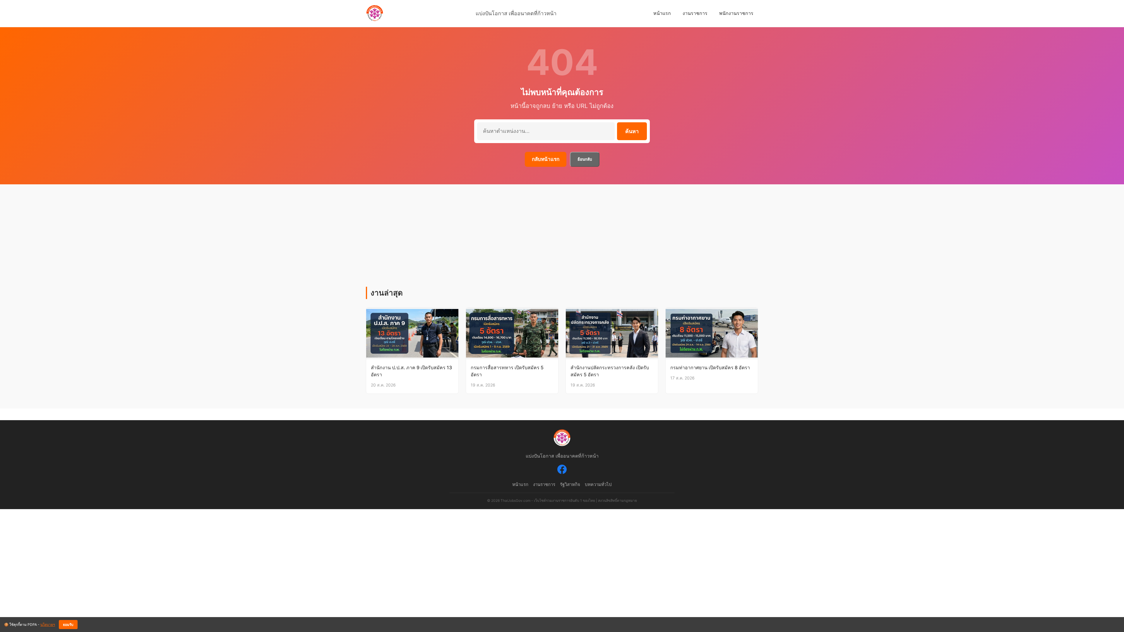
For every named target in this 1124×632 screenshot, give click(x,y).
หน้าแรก (662, 13)
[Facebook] (562, 470)
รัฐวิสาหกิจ (570, 484)
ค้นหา (632, 131)
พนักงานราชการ (736, 13)
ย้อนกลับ (585, 159)
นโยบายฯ (47, 624)
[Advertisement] (562, 243)
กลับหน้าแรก (545, 159)
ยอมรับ (68, 625)
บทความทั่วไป (598, 484)
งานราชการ (695, 13)
